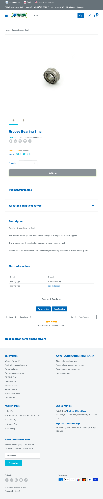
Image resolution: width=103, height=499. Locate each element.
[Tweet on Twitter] (20, 141)
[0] (95, 15)
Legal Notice (10, 381)
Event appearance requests (68, 369)
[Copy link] (30, 141)
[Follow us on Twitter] (11, 480)
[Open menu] (6, 16)
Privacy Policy (11, 385)
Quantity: (13, 163)
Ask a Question (59, 309)
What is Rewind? (12, 361)
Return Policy (11, 389)
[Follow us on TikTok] (26, 480)
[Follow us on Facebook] (7, 480)
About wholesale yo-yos (66, 361)
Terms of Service (12, 393)
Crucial (12, 137)
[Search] (81, 15)
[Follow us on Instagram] (16, 480)
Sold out (53, 173)
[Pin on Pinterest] (15, 141)
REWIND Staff (11, 377)
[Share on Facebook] (10, 141)
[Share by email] (25, 141)
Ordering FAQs (11, 369)
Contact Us (10, 397)
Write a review (43, 309)
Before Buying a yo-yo (14, 373)
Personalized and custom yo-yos (70, 365)
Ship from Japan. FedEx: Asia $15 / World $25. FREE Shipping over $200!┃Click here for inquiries (44, 7)
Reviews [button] (9, 317)
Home (7, 30)
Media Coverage (63, 373)
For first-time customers (16, 365)
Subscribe (13, 463)
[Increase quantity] (34, 163)
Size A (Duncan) (54, 286)
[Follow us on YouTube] (21, 480)
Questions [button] (24, 317)
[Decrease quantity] (21, 163)
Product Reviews (51, 299)
